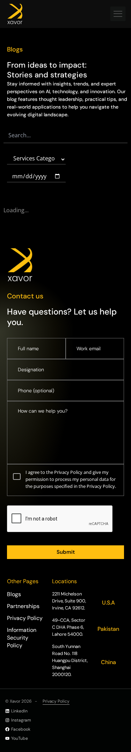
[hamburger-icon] (118, 13)
